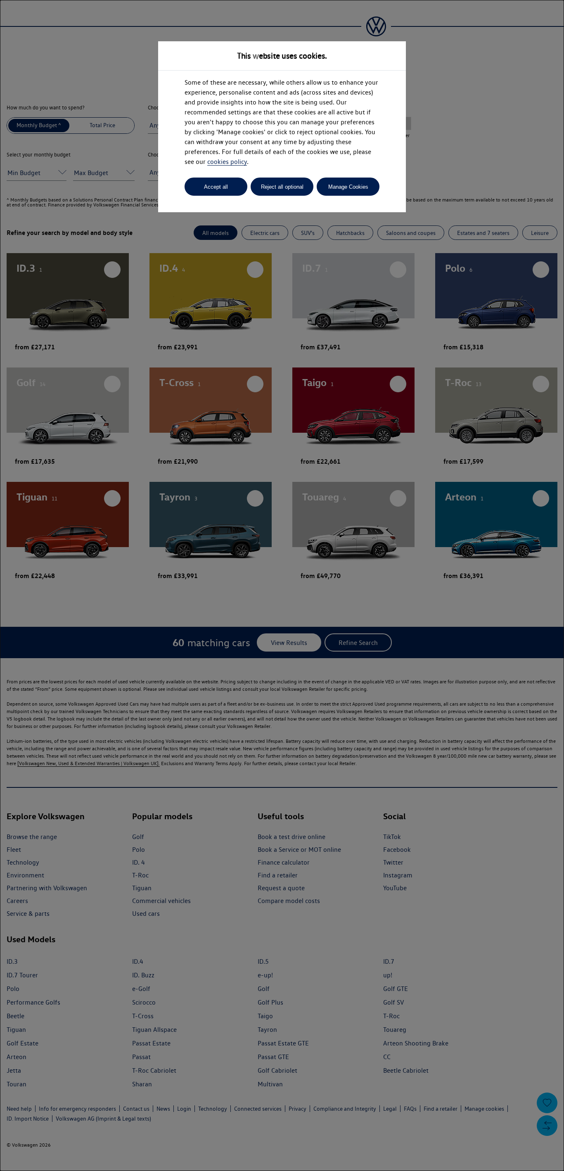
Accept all (216, 187)
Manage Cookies (348, 187)
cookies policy (227, 162)
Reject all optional (282, 187)
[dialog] (282, 585)
